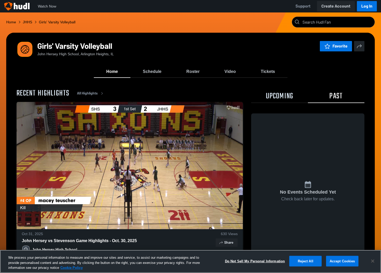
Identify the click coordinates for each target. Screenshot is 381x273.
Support (303, 6)
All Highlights (87, 93)
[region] (190, 261)
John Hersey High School (54, 249)
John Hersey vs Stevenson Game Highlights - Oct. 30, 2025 (79, 240)
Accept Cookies (342, 261)
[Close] (372, 261)
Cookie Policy (71, 268)
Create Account (335, 6)
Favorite (340, 46)
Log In (366, 6)
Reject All (305, 261)
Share (228, 242)
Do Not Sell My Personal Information (255, 261)
